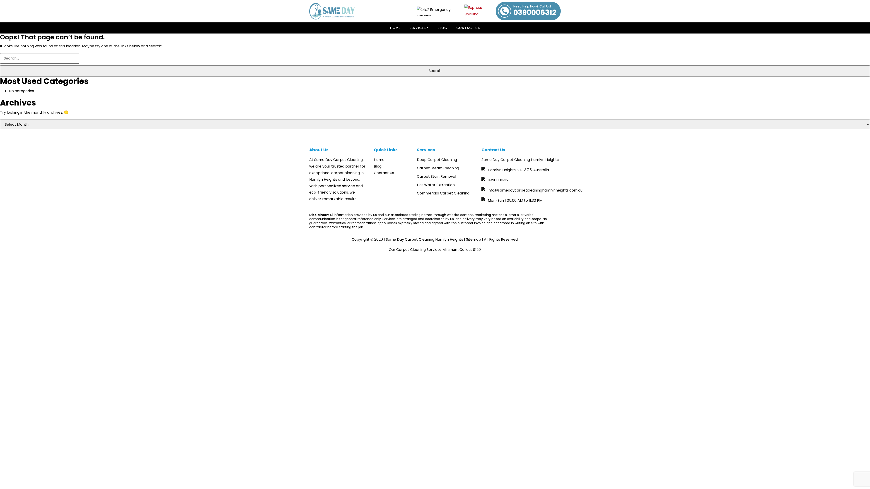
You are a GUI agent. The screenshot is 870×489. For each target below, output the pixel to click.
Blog (378, 166)
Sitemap (473, 239)
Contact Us (468, 28)
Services (417, 28)
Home (395, 28)
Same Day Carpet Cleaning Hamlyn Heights (424, 239)
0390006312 (534, 11)
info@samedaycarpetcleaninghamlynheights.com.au (535, 190)
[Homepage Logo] (332, 11)
